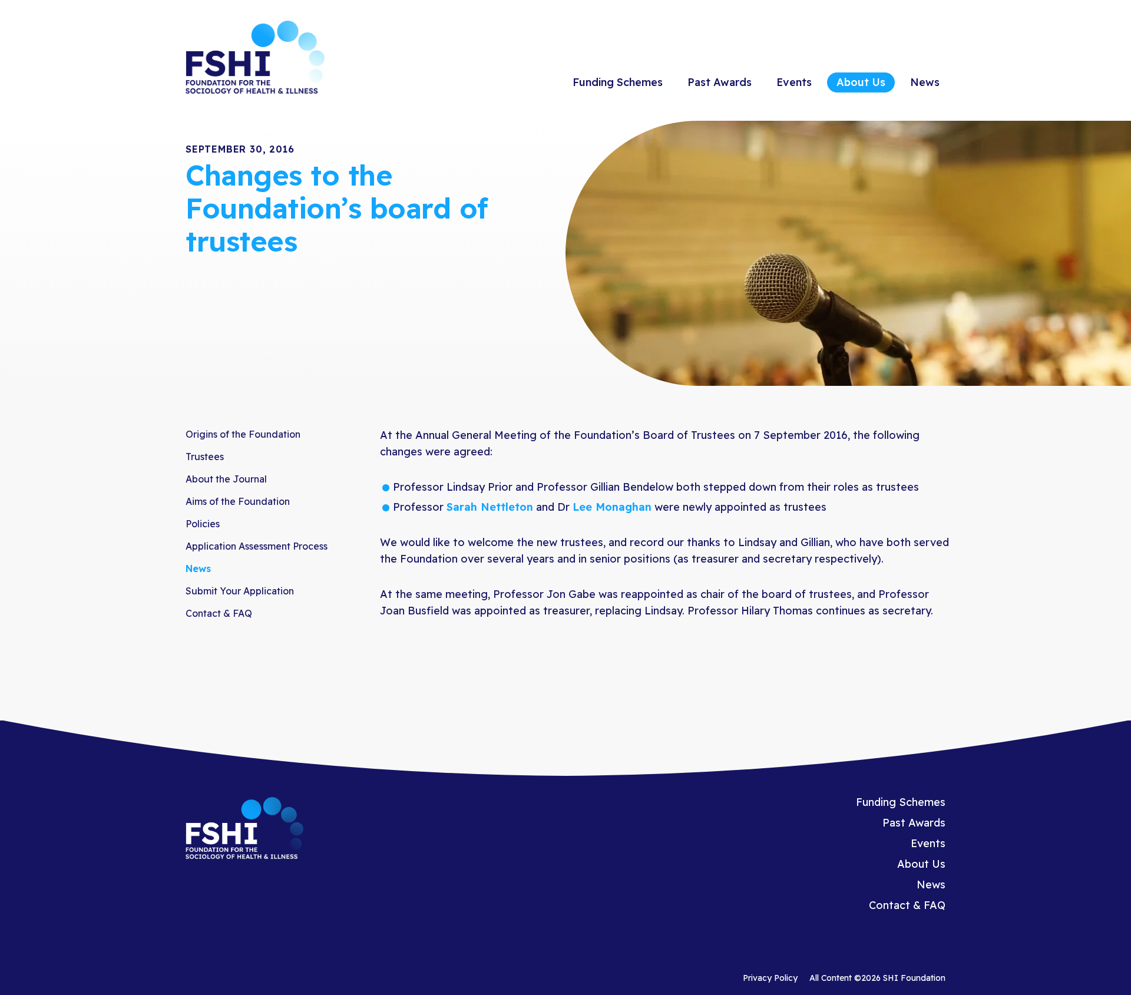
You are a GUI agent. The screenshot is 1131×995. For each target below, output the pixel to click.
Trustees (205, 456)
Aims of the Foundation (238, 501)
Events (794, 82)
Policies (203, 524)
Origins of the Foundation (243, 434)
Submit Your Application (240, 591)
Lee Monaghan (612, 507)
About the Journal (226, 479)
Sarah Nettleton (490, 507)
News (925, 82)
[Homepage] (255, 59)
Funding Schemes (618, 82)
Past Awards (719, 82)
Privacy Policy (770, 978)
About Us (860, 82)
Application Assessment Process (257, 546)
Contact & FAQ (219, 613)
